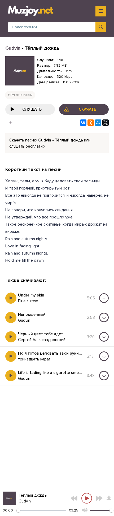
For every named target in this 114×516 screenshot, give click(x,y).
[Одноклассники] (90, 122)
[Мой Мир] (98, 122)
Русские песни (21, 95)
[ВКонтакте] (83, 122)
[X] (105, 122)
